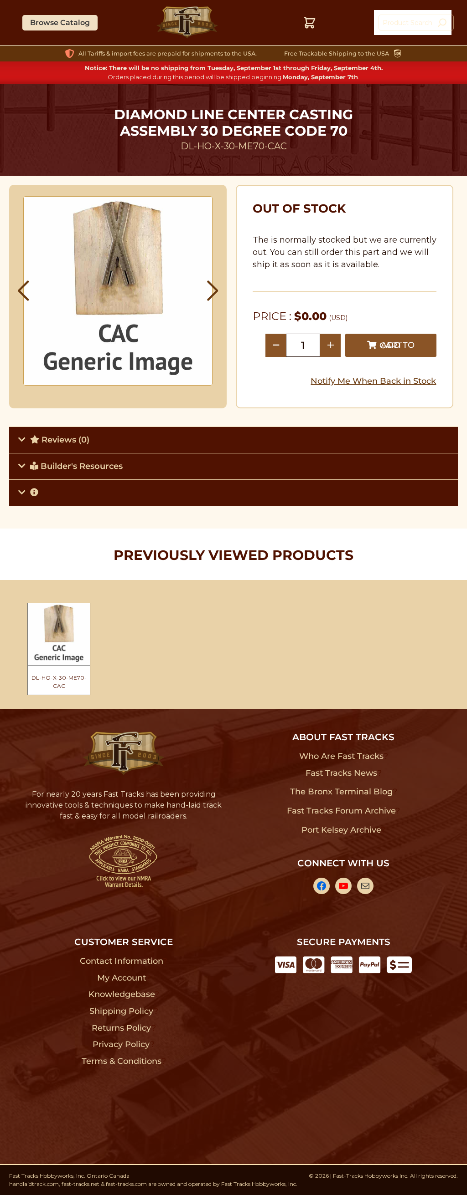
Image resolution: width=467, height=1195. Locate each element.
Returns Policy (121, 1028)
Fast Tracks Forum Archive (341, 811)
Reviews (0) (64, 440)
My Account (121, 978)
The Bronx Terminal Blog (341, 792)
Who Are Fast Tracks (341, 756)
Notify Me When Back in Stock (373, 381)
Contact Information (121, 961)
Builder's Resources (80, 466)
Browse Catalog (60, 22)
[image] (118, 291)
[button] (23, 291)
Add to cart (397, 345)
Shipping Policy (121, 1011)
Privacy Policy (121, 1044)
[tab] (233, 440)
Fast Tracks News (341, 773)
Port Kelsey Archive (341, 830)
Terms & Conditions (121, 1061)
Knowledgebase (121, 994)
